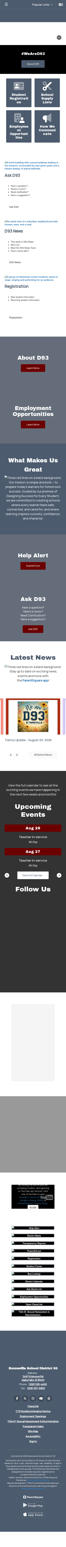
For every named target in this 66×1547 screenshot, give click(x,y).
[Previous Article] (10, 755)
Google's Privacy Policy (31, 1200)
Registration (15, 317)
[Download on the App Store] (33, 1514)
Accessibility (33, 1436)
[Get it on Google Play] (33, 1505)
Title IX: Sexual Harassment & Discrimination (33, 1421)
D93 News (15, 262)
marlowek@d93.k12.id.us (33, 1488)
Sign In (33, 1441)
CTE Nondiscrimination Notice (33, 1411)
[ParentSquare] (33, 1497)
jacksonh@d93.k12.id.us (38, 1480)
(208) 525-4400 (38, 1384)
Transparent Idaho (33, 1426)
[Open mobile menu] (6, 4)
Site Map (33, 1431)
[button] (42, 4)
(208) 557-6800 (36, 1388)
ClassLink (33, 1406)
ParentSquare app (35, 680)
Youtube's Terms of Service (32, 1197)
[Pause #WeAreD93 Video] (59, 37)
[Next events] (59, 875)
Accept (33, 1207)
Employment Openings (33, 1416)
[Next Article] (17, 755)
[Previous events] (7, 875)
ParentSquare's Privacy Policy (32, 1203)
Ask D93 (14, 207)
